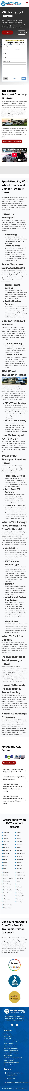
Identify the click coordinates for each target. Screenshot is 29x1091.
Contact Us (8, 32)
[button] (14, 3)
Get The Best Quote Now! (12, 141)
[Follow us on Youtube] (17, 1025)
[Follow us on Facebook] (12, 1025)
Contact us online (7, 128)
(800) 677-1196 (10, 763)
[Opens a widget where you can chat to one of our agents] (17, 1081)
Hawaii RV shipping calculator (12, 538)
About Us (22, 32)
